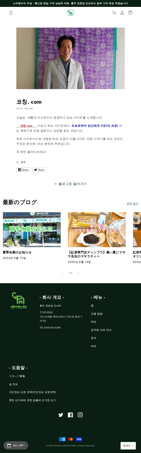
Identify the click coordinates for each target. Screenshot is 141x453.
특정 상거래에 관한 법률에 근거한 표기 (32, 400)
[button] (11, 13)
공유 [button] (23, 162)
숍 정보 (13, 384)
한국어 (127, 445)
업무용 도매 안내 (101, 330)
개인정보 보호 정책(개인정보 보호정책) (32, 392)
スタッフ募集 (17, 376)
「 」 (26, 126)
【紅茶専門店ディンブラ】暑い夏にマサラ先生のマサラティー (96, 254)
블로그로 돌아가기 (73, 184)
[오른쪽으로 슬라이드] (78, 273)
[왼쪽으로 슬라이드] (63, 273)
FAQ (93, 346)
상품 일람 (96, 314)
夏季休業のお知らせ (17, 252)
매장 (93, 322)
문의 (93, 338)
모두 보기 (132, 203)
